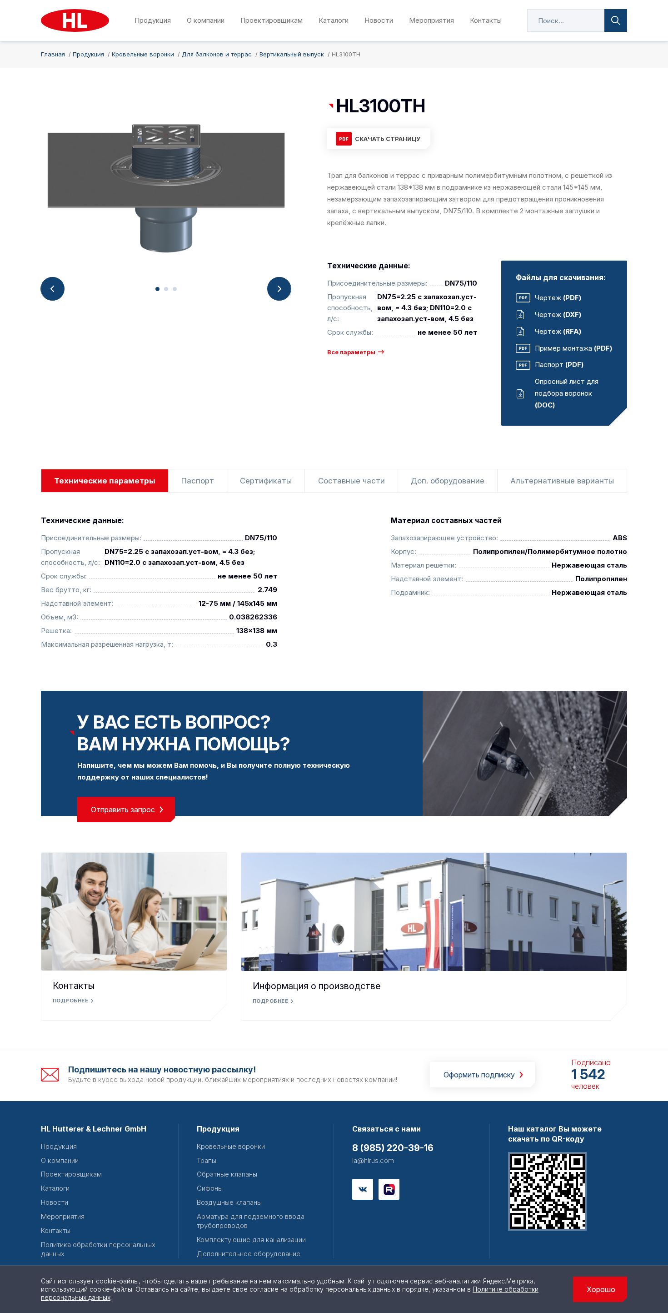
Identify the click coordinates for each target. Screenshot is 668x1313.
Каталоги (334, 20)
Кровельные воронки (231, 1146)
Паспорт (197, 480)
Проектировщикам (271, 20)
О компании (205, 20)
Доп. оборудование (447, 480)
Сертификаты (266, 480)
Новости (378, 20)
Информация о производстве (317, 986)
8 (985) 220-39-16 (393, 1147)
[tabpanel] (166, 186)
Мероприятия (431, 20)
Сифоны (210, 1188)
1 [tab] (157, 289)
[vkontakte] (362, 1189)
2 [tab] (166, 289)
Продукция (153, 20)
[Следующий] (279, 289)
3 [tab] (175, 289)
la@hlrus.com (373, 1160)
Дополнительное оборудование (248, 1253)
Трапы (206, 1160)
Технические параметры (104, 480)
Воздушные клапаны (229, 1202)
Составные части (351, 480)
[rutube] (389, 1189)
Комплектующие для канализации (251, 1239)
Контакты (486, 20)
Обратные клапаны (227, 1174)
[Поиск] (615, 20)
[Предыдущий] (53, 289)
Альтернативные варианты (562, 480)
